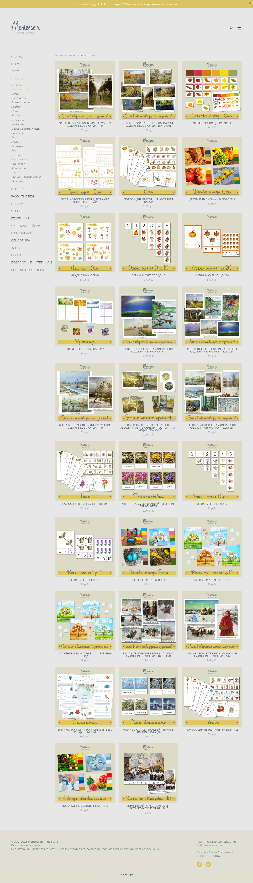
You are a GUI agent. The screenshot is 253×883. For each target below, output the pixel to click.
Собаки (15, 155)
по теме (72, 55)
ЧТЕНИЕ (17, 211)
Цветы (15, 172)
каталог (59, 55)
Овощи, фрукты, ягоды (25, 128)
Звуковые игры (20, 102)
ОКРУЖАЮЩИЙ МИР (26, 226)
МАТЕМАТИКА (21, 233)
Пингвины (17, 133)
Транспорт (17, 163)
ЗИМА (15, 248)
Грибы (15, 93)
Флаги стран (19, 168)
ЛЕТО (15, 71)
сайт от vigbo (126, 875)
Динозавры (18, 98)
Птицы (15, 141)
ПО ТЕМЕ (18, 78)
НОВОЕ (16, 64)
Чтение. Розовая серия (26, 176)
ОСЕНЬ (16, 56)
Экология (17, 181)
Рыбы (14, 150)
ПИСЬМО (18, 204)
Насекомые (18, 120)
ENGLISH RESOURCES (27, 270)
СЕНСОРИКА (20, 240)
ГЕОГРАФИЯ (20, 218)
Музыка (16, 115)
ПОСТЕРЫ (18, 189)
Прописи (16, 137)
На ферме (17, 124)
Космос (15, 106)
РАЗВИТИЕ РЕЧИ (23, 196)
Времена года (20, 89)
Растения (17, 146)
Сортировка (18, 159)
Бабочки (16, 84)
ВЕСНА (16, 255)
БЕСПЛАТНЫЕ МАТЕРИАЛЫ (31, 262)
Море (14, 111)
